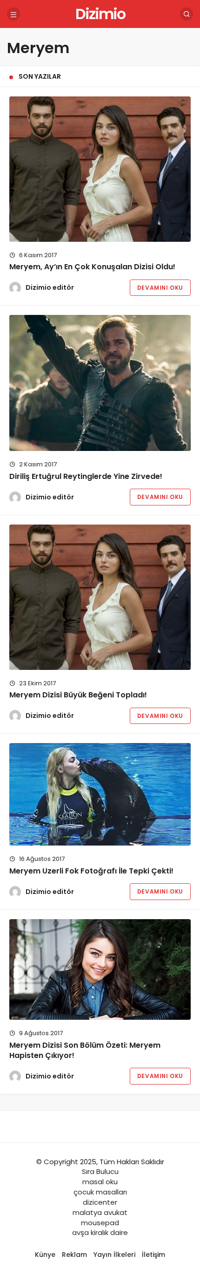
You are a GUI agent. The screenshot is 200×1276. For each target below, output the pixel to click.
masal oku (100, 1182)
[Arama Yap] (186, 13)
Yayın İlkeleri (114, 1254)
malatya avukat (100, 1212)
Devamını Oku (160, 288)
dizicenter (100, 1202)
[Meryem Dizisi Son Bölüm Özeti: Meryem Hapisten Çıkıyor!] (100, 969)
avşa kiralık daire (100, 1232)
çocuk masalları (100, 1192)
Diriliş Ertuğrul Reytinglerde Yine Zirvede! (85, 476)
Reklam (74, 1254)
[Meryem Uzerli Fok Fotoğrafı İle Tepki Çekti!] (100, 794)
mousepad (100, 1223)
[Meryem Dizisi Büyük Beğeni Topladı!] (100, 597)
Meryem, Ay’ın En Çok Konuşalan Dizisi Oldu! (92, 267)
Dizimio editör (50, 287)
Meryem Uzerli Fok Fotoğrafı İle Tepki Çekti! (91, 871)
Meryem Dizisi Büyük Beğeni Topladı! (78, 695)
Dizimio (100, 13)
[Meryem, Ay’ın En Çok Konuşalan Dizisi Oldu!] (100, 169)
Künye (45, 1254)
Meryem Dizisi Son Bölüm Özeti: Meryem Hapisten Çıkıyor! (84, 1050)
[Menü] (13, 13)
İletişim (153, 1254)
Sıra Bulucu (100, 1171)
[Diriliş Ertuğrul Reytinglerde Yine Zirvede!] (100, 383)
